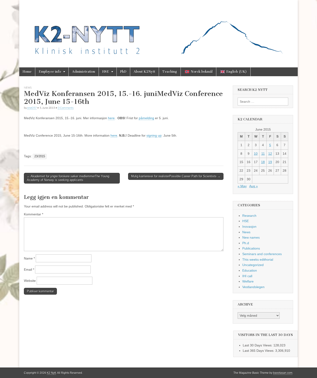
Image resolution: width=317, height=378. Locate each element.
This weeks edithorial (257, 259)
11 (263, 153)
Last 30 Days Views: (258, 345)
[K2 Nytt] (158, 30)
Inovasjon (249, 226)
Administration (83, 72)
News (28, 87)
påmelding (146, 118)
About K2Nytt (144, 72)
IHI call (247, 276)
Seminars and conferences (262, 254)
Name (29, 258)
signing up (154, 135)
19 (270, 162)
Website (30, 281)
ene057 (32, 107)
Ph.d (245, 243)
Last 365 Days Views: (259, 350)
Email (29, 269)
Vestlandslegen (253, 287)
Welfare (248, 281)
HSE (105, 72)
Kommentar (33, 214)
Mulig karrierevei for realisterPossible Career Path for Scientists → (175, 176)
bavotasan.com (282, 373)
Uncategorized (253, 265)
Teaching (169, 72)
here (111, 118)
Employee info (50, 72)
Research (249, 215)
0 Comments (66, 107)
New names (251, 237)
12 (270, 153)
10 (256, 153)
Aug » (253, 186)
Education (249, 270)
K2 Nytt (51, 373)
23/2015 (39, 156)
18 (263, 162)
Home (27, 72)
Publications (251, 248)
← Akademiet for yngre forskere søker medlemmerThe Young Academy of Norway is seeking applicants (68, 178)
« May (242, 186)
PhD (123, 72)
